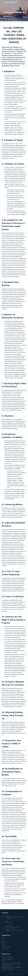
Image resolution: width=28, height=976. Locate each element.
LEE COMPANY (11, 2)
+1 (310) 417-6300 (9, 923)
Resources (4, 942)
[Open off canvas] (25, 2)
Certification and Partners (8, 958)
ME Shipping (5, 948)
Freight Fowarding (6, 946)
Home (3, 938)
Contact (3, 944)
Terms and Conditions (7, 956)
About (3, 940)
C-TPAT (4, 961)
